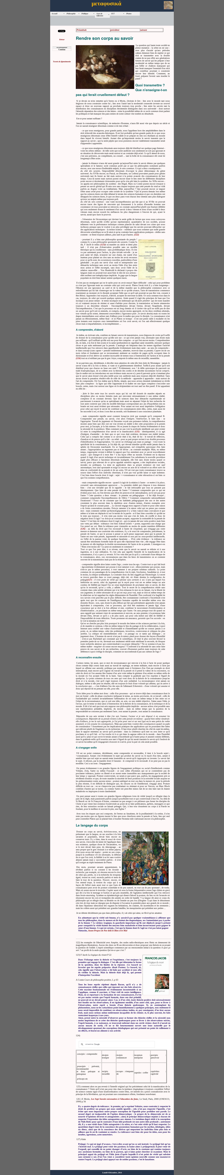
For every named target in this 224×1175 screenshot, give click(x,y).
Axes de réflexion (99, 15)
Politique (84, 14)
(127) (89, 580)
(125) (137, 431)
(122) (136, 234)
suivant (143, 30)
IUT (113, 14)
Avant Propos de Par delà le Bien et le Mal (107, 930)
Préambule (82, 30)
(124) (78, 358)
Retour (62, 39)
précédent (114, 30)
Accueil (54, 14)
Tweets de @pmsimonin (62, 62)
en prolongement (62, 47)
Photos (128, 14)
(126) (83, 529)
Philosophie (70, 14)
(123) (102, 244)
